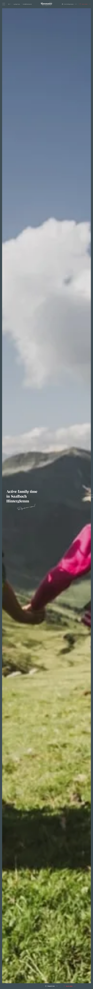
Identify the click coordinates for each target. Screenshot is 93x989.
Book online (69, 986)
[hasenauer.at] (46, 4)
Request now (51, 986)
